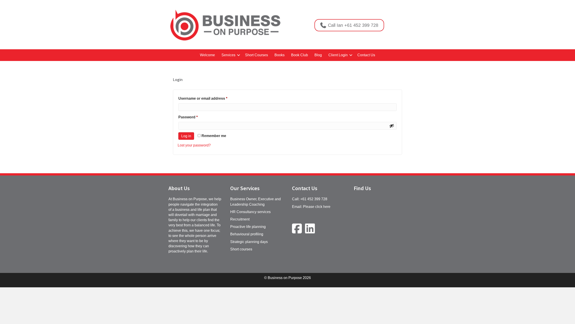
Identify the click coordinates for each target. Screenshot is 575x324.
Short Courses (256, 55)
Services (228, 55)
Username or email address (210, 98)
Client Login (338, 55)
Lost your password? (194, 145)
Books (279, 55)
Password (195, 117)
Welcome (207, 55)
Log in (186, 136)
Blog (318, 55)
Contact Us (366, 55)
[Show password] (391, 125)
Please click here (316, 207)
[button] (238, 55)
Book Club (299, 55)
